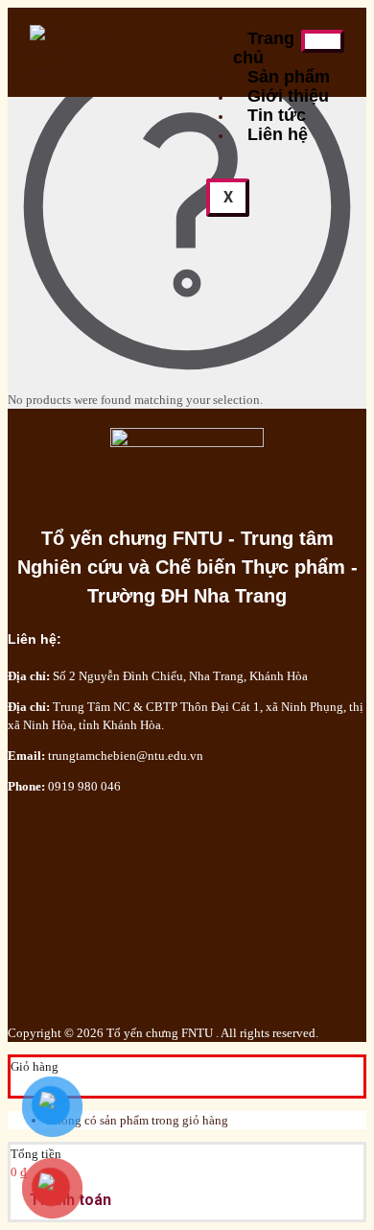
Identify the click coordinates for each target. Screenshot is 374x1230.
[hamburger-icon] (322, 41)
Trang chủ (263, 48)
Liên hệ (277, 134)
